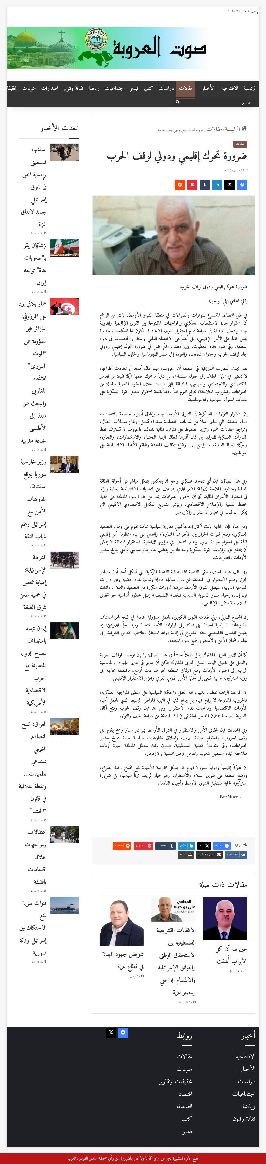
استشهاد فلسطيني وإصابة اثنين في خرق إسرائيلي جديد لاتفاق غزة (33, 187)
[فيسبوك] (242, 185)
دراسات (166, 88)
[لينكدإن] (217, 185)
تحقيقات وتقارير (175, 1081)
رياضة (93, 88)
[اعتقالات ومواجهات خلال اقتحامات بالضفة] (64, 834)
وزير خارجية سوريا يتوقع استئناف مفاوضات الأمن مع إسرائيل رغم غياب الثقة (33, 499)
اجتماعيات (115, 88)
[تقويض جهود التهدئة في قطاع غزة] (122, 921)
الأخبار (208, 88)
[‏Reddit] (180, 185)
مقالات (186, 88)
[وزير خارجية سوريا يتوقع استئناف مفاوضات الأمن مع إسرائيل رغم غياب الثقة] (64, 464)
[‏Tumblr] (205, 185)
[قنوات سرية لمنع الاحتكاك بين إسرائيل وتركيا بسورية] (64, 905)
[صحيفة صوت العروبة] (133, 48)
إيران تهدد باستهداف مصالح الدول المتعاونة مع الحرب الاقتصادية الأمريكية (33, 666)
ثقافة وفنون (73, 88)
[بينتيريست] (192, 185)
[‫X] (229, 185)
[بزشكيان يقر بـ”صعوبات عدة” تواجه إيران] (64, 248)
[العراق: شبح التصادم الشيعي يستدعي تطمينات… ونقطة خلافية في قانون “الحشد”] (64, 726)
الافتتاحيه (229, 88)
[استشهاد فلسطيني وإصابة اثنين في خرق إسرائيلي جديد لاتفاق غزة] (64, 152)
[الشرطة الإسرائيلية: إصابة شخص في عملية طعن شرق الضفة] (64, 560)
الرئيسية (250, 88)
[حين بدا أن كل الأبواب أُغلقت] (225, 919)
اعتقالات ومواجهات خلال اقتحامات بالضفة (35, 857)
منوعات (29, 88)
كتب (149, 88)
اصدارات (49, 88)
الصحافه (184, 1106)
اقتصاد (185, 1094)
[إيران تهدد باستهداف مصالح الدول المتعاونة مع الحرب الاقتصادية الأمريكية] (64, 630)
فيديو (134, 88)
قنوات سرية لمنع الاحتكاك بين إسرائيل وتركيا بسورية (32, 928)
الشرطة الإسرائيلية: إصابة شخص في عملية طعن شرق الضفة (32, 582)
